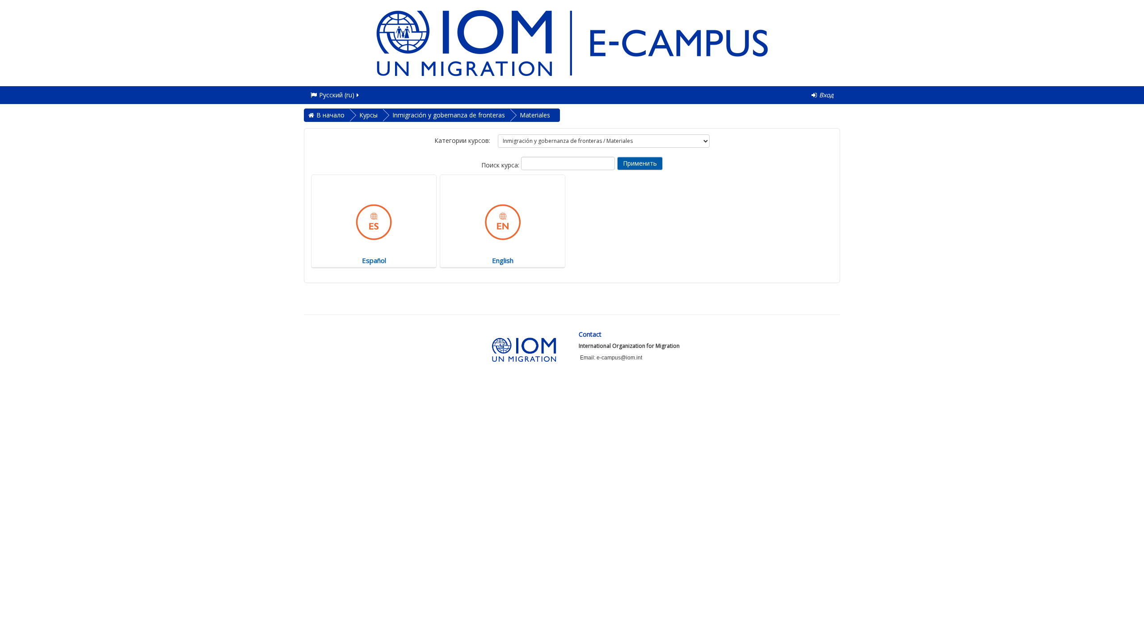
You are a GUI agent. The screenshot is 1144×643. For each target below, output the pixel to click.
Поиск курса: (501, 165)
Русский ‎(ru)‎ (336, 95)
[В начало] (572, 42)
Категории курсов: (462, 140)
